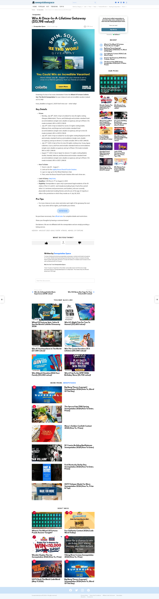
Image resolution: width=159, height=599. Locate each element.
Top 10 (61, 6)
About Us (83, 597)
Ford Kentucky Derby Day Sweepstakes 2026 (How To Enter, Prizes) (79, 467)
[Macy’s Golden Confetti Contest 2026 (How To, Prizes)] (47, 433)
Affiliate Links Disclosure (109, 595)
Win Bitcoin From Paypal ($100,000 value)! (120, 107)
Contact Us (90, 597)
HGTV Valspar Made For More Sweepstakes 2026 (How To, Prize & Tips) (78, 486)
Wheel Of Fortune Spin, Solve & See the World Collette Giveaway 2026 (46, 324)
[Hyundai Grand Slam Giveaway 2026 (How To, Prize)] (106, 146)
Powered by (109, 34)
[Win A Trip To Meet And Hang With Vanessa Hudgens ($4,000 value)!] (106, 115)
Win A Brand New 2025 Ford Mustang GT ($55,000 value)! (120, 138)
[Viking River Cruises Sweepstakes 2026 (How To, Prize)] (79, 544)
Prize (90, 6)
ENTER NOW (63, 211)
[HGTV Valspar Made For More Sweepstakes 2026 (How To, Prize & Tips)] (47, 491)
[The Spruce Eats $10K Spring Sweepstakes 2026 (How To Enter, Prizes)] (47, 414)
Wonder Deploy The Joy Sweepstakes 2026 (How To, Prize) (106, 107)
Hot (47, 6)
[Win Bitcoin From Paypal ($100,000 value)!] (120, 100)
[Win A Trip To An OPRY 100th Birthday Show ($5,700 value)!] (79, 362)
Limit (85, 6)
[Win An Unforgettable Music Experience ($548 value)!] (2, 299)
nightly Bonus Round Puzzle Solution (64, 169)
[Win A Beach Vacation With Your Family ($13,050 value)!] (47, 362)
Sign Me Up (113, 29)
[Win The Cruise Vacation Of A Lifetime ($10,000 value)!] (79, 338)
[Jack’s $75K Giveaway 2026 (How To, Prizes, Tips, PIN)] (120, 146)
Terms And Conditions (95, 595)
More (123, 6)
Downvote (79, 243)
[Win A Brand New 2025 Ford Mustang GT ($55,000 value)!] (120, 130)
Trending (54, 6)
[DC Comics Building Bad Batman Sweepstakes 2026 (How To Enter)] (47, 452)
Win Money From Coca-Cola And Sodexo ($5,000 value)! (119, 169)
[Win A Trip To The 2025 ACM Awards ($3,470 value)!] (106, 161)
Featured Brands (102, 6)
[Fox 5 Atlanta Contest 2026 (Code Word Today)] (79, 520)
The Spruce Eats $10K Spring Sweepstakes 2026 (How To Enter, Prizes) (79, 409)
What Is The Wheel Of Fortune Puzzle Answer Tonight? (114, 45)
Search (95, 3)
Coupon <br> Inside (70, 512)
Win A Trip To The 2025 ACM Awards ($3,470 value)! (106, 168)
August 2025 (45, 230)
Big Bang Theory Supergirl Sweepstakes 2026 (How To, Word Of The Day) (79, 389)
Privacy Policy (84, 595)
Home (35, 6)
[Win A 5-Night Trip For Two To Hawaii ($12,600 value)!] (79, 312)
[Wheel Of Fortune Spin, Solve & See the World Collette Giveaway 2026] (47, 312)
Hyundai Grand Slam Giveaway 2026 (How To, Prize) (105, 154)
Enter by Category (77, 6)
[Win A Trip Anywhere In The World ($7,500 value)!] (47, 338)
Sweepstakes (68, 319)
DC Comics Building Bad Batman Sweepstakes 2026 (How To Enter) (120, 123)
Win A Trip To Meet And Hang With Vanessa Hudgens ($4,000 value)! (106, 123)
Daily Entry (52, 178)
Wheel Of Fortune (76, 230)
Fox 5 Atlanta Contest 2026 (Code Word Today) (106, 137)
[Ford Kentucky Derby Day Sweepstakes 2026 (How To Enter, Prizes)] (47, 472)
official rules (59, 216)
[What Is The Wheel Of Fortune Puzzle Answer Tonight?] (47, 520)
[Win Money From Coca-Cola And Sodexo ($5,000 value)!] (120, 161)
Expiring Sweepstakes (114, 6)
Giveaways (35, 319)
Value (94, 6)
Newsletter (119, 595)
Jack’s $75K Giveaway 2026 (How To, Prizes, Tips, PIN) (119, 154)
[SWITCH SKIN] (126, 2)
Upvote (46, 243)
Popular (41, 6)
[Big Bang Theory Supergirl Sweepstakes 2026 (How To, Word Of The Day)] (47, 394)
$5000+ (35, 230)
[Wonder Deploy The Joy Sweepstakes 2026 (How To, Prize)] (47, 544)
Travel (64, 230)
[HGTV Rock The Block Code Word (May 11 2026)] (47, 569)
